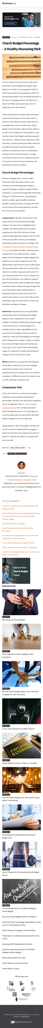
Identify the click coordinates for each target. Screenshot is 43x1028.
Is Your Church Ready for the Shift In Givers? (18, 543)
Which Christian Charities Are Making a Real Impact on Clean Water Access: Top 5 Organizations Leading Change (21, 516)
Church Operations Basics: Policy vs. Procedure (19, 547)
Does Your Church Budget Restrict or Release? (19, 917)
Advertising (25, 1016)
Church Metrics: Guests (10, 968)
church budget (21, 453)
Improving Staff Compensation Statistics (17, 944)
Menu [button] (38, 3)
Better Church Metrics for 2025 (13, 958)
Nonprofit (6, 37)
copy (29, 447)
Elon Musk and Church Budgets (13, 523)
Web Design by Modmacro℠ (23, 1022)
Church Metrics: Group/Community (15, 963)
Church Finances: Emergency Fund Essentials (19, 930)
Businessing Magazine (9, 3)
